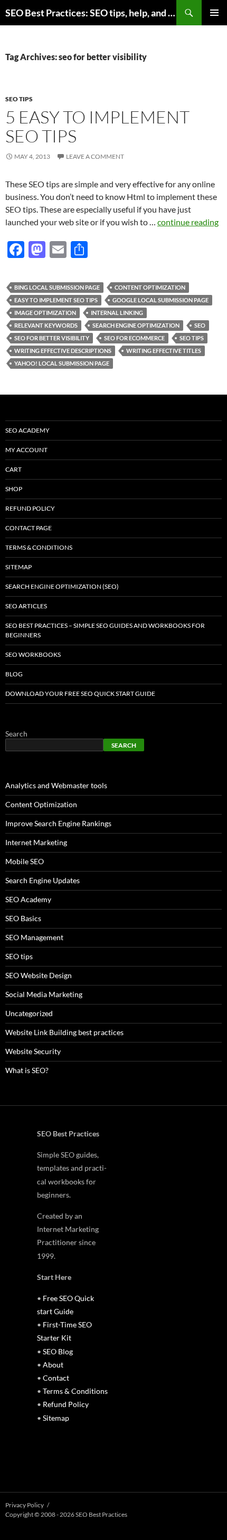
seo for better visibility (51, 337)
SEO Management (34, 937)
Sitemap (18, 567)
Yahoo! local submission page (61, 363)
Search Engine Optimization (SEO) (62, 586)
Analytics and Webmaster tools (56, 785)
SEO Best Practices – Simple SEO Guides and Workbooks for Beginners (105, 630)
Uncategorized (29, 1013)
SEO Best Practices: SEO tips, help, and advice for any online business (90, 12)
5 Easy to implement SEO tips (97, 126)
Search (16, 733)
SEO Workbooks (33, 654)
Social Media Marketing (43, 994)
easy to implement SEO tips (56, 299)
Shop (13, 489)
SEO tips (19, 99)
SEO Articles (26, 606)
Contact (56, 1377)
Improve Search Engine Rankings (58, 823)
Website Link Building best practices (64, 1032)
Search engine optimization (135, 325)
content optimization (150, 287)
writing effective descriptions (62, 350)
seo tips (191, 337)
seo (199, 325)
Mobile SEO (24, 861)
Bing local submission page (57, 287)
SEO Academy (27, 430)
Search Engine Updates (42, 880)
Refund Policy (30, 508)
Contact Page (28, 528)
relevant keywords (46, 325)
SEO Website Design (38, 975)
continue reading (188, 222)
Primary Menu (214, 12)
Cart (13, 469)
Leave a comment (95, 156)
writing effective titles (163, 350)
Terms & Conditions (38, 547)
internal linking (117, 312)
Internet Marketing (36, 842)
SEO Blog (58, 1351)
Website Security (33, 1051)
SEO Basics (23, 918)
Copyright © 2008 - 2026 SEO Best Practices (66, 1514)
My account (26, 450)
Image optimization (45, 312)
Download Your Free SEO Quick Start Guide (80, 693)
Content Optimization (41, 804)
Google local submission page (160, 299)
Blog (14, 674)
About (53, 1364)
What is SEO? (27, 1070)
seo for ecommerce (134, 337)
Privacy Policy (24, 1505)
